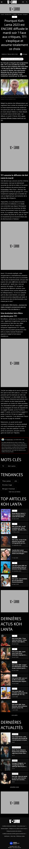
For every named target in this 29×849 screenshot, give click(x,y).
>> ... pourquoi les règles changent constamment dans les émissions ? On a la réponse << (14, 307)
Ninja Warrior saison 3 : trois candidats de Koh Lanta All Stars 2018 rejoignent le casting (19, 516)
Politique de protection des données (14, 831)
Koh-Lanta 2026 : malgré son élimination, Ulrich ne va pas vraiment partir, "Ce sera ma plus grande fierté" (19, 668)
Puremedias (4, 189)
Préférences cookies (20, 836)
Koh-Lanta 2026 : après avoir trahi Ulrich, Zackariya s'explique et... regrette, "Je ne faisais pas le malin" (19, 655)
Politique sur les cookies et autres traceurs (18, 828)
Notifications (7, 836)
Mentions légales (4, 828)
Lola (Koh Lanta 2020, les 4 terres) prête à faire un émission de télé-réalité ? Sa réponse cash (19, 568)
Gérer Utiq (13, 836)
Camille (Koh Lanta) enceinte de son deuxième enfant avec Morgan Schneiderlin (19, 552)
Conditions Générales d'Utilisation (9, 826)
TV (3, 466)
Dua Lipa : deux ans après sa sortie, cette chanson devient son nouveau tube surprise (19, 779)
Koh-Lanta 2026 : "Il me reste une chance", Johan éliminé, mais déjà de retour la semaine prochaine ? (19, 642)
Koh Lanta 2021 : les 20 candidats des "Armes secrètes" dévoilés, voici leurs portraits (19, 529)
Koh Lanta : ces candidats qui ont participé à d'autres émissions (19, 580)
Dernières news (8, 14)
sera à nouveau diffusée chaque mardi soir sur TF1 (13, 118)
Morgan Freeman (8, 489)
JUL (16, 481)
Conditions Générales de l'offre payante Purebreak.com (13, 833)
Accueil (2, 14)
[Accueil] (12, 2)
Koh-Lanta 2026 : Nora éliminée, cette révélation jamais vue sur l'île (19, 706)
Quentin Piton (10, 439)
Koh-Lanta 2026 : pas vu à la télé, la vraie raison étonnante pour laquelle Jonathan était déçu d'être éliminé (19, 681)
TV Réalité (14, 14)
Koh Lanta (20, 14)
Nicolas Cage (7, 485)
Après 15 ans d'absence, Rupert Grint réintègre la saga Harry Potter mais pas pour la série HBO (19, 752)
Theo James (6, 481)
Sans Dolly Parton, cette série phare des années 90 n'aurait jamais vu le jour (19, 738)
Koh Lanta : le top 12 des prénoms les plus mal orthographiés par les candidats (19, 542)
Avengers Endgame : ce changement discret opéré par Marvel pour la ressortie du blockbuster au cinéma (19, 766)
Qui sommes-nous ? (21, 826)
